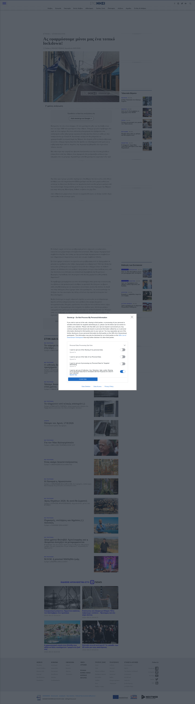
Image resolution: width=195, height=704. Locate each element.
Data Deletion (86, 386)
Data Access (97, 386)
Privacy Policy (109, 386)
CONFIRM (83, 379)
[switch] (122, 349)
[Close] (133, 318)
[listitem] (97, 345)
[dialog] (97, 352)
